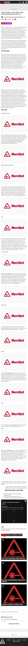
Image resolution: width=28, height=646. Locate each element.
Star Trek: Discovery (20, 498)
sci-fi (7, 529)
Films (3, 23)
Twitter (6, 19)
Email (15, 19)
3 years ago (4, 621)
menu (26, 2)
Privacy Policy (16, 641)
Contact (9, 640)
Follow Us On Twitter (14, 623)
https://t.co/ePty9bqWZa (11, 619)
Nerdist (5, 2)
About (13, 640)
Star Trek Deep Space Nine (20, 529)
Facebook (8, 19)
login (23, 2)
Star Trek (11, 529)
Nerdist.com (2, 641)
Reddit (13, 19)
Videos (24, 640)
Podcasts (19, 640)
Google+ (10, 19)
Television (8, 23)
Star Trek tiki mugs (11, 496)
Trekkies (8, 530)
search (20, 2)
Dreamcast (3, 529)
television (3, 530)
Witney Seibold (11, 17)
